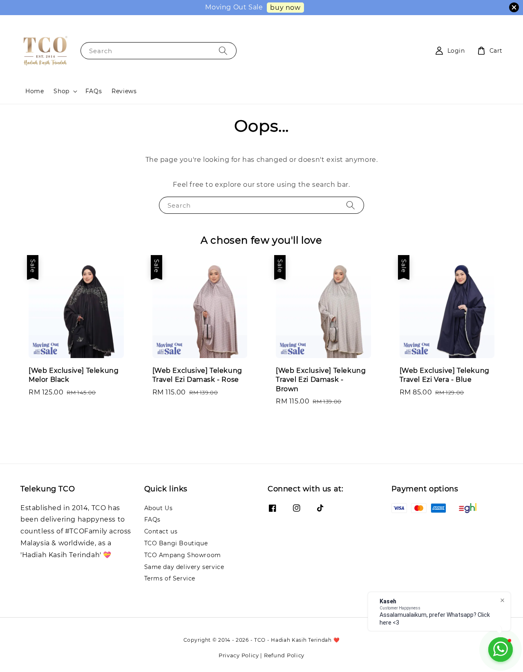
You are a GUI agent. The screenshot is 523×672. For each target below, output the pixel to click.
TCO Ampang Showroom (182, 555)
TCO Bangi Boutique (176, 543)
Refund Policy (284, 655)
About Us (158, 508)
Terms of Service (170, 578)
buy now (285, 7)
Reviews (124, 91)
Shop (61, 91)
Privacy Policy (239, 655)
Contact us (161, 531)
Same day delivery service (184, 567)
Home (34, 91)
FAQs (93, 91)
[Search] (223, 50)
